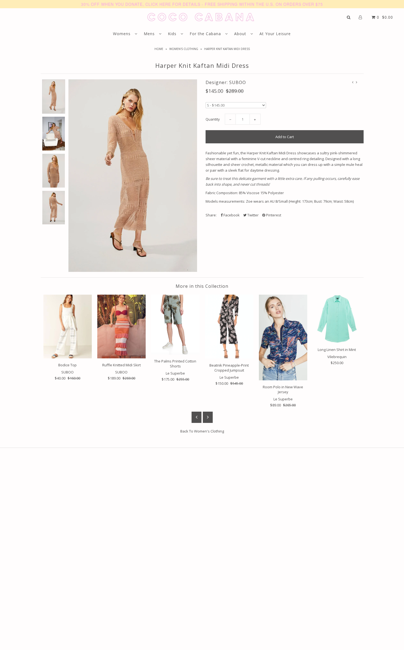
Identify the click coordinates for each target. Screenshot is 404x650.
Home (158, 49)
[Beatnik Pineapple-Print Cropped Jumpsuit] (229, 327)
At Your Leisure (275, 33)
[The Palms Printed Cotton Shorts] (175, 325)
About (241, 33)
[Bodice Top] (67, 326)
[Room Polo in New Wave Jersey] (283, 337)
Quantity (213, 119)
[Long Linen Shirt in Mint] (337, 319)
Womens (122, 33)
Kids (173, 33)
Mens (150, 33)
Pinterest (273, 215)
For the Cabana (206, 33)
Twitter (253, 215)
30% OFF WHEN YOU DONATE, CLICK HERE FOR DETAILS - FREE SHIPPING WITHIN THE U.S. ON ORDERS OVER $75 (202, 4)
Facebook (231, 215)
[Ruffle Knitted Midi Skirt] (121, 326)
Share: (211, 215)
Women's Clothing (183, 49)
